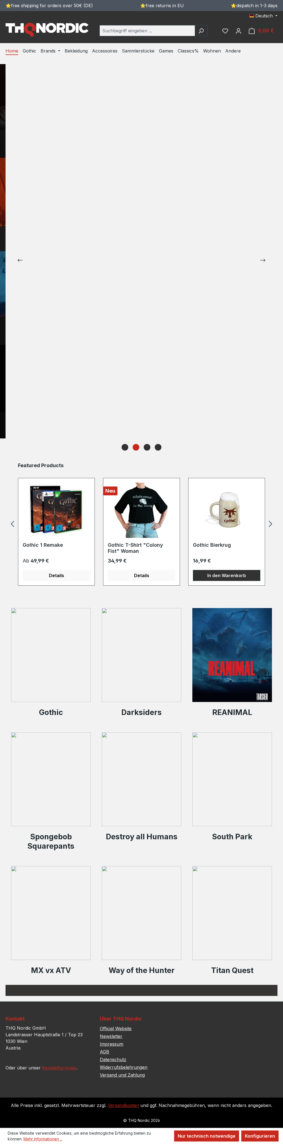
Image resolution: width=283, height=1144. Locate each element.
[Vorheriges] (12, 524)
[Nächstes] (270, 524)
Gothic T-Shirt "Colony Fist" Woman (135, 548)
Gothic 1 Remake (43, 545)
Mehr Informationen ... (42, 1139)
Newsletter (111, 1036)
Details (56, 575)
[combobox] (147, 30)
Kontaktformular (59, 1068)
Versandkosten (123, 1105)
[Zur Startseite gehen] (47, 29)
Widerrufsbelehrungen (123, 1067)
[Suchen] (201, 30)
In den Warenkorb (226, 575)
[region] (141, 524)
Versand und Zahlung (122, 1075)
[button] (125, 447)
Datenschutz (113, 1059)
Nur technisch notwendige (206, 1136)
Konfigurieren (260, 1136)
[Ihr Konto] (238, 30)
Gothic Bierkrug (212, 545)
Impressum (111, 1044)
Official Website (116, 1028)
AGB (104, 1051)
